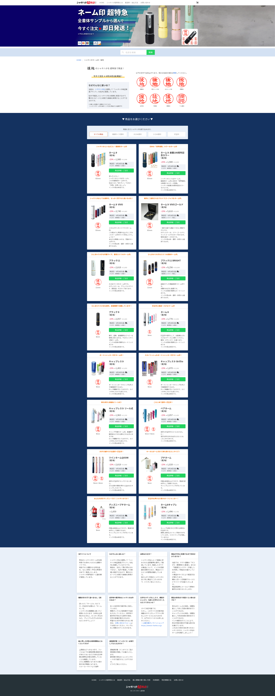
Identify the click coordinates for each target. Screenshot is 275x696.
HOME (101, 2)
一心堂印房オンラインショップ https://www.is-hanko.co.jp (152, 624)
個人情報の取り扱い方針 (141, 680)
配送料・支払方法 (131, 2)
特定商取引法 (166, 680)
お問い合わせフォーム (123, 623)
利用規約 (156, 680)
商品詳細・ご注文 (121, 170)
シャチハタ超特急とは (115, 2)
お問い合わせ (145, 2)
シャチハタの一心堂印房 (138, 691)
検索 (151, 52)
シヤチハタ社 (100, 89)
